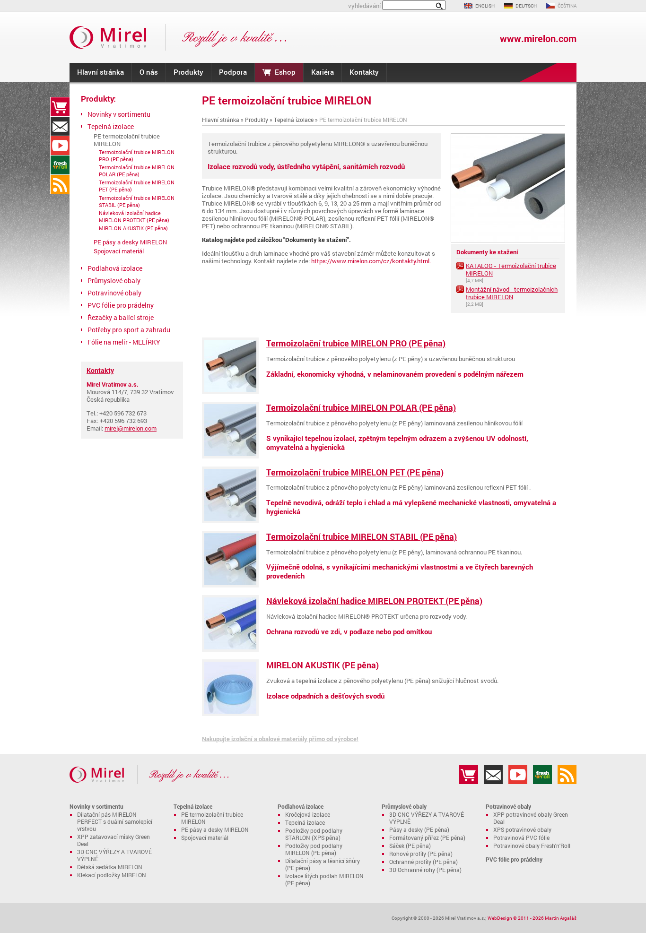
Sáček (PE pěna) (410, 845)
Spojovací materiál (119, 251)
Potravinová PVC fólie (521, 837)
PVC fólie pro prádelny (120, 305)
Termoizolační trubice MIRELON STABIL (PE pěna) (361, 536)
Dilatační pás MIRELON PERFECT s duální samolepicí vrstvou (114, 821)
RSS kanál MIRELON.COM (60, 184)
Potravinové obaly (114, 292)
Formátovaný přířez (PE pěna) (427, 837)
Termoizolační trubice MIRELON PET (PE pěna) (355, 472)
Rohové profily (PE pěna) (421, 853)
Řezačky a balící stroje (120, 317)
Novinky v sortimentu (118, 114)
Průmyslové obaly (113, 280)
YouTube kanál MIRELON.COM (60, 145)
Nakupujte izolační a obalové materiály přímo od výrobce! (280, 739)
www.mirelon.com (538, 38)
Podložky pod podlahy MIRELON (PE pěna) (313, 849)
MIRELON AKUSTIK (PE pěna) (322, 665)
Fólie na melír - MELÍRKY (123, 341)
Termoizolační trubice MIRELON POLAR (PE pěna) (361, 407)
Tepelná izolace (294, 119)
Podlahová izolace (114, 268)
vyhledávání (364, 5)
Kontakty (364, 72)
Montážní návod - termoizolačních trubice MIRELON (512, 293)
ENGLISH (485, 5)
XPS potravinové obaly (522, 829)
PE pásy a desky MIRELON (130, 242)
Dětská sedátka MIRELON (109, 867)
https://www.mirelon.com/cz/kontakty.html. (371, 261)
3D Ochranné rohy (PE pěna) (425, 869)
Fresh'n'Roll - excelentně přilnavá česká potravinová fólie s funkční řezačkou (60, 165)
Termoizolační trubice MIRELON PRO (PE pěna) (355, 343)
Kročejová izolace (307, 814)
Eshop (285, 72)
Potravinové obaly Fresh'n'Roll (531, 845)
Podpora (233, 72)
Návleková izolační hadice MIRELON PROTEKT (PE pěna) (374, 600)
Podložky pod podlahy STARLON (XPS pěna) (313, 834)
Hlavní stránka (100, 72)
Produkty (188, 72)
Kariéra (322, 72)
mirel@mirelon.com (131, 428)
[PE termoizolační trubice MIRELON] (508, 240)
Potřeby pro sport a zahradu (128, 329)
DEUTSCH (526, 5)
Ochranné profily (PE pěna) (423, 861)
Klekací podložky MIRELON (111, 875)
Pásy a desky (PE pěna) (419, 829)
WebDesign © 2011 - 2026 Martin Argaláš (532, 918)
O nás (149, 72)
